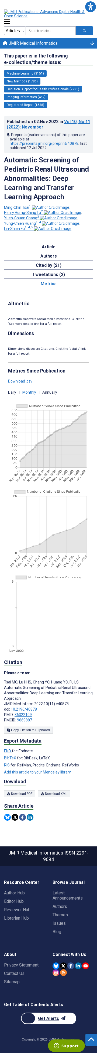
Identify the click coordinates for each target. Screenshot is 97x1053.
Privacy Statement (21, 965)
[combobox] (51, 30)
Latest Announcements (68, 895)
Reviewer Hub (17, 909)
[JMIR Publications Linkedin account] (78, 965)
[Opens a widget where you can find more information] (66, 1046)
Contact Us (14, 973)
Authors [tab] (48, 256)
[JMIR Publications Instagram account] (56, 972)
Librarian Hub (16, 918)
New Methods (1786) (22, 81)
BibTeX (10, 758)
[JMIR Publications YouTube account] (85, 965)
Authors (60, 906)
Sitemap (12, 981)
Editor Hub (14, 901)
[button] (90, 7)
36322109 (23, 714)
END (8, 751)
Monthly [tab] (29, 392)
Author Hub (14, 892)
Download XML (55, 794)
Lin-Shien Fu (18, 228)
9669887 (24, 720)
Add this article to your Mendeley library (37, 772)
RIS (7, 765)
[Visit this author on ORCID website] (50, 207)
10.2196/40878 (24, 709)
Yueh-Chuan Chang (21, 218)
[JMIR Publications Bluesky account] (56, 965)
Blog (57, 931)
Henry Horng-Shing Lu (23, 212)
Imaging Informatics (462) (26, 97)
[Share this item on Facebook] (22, 817)
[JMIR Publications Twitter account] (63, 965)
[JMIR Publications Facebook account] (70, 965)
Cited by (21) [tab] (48, 265)
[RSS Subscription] (63, 972)
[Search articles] (84, 30)
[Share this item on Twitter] (15, 817)
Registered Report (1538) (25, 105)
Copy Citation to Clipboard (30, 730)
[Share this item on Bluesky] (7, 817)
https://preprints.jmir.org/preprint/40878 (44, 143)
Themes (60, 914)
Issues (59, 923)
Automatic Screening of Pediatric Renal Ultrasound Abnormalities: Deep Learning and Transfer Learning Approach (46, 178)
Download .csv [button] (20, 381)
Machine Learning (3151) (25, 73)
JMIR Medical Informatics (33, 43)
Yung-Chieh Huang (22, 223)
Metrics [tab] (49, 283)
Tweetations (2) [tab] (48, 274)
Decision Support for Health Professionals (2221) (43, 89)
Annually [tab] (49, 392)
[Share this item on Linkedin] (30, 817)
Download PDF (21, 794)
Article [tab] (49, 246)
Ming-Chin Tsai (17, 207)
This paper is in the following (36, 59)
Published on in (48, 124)
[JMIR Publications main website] (48, 13)
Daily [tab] (12, 392)
